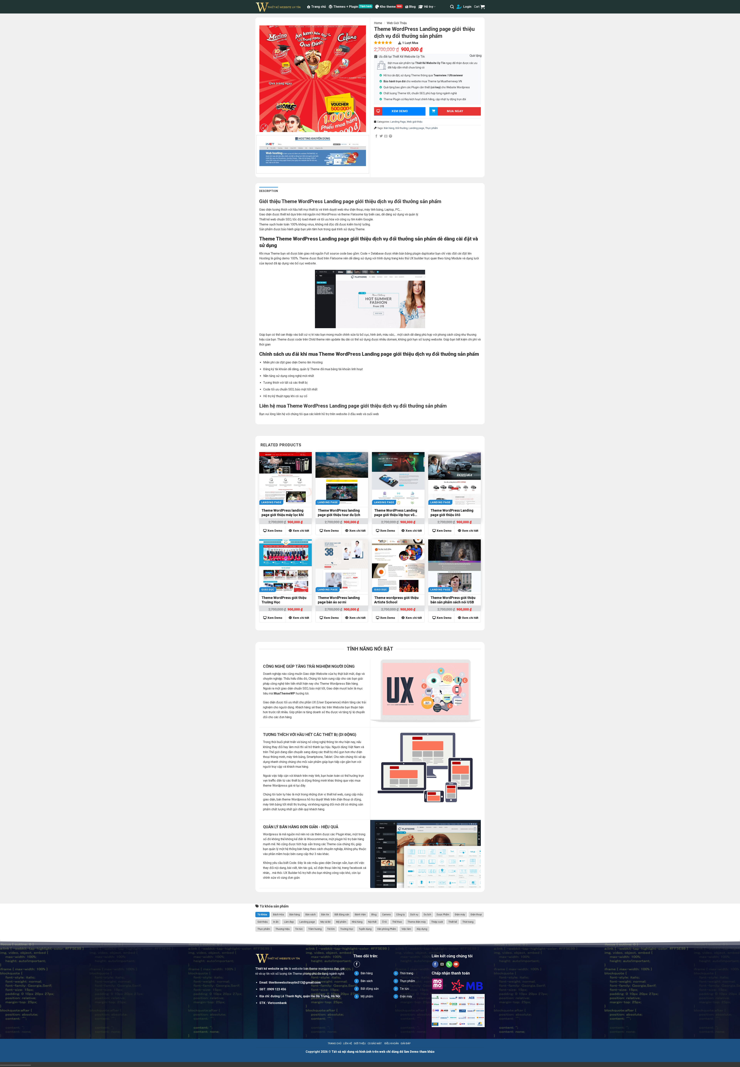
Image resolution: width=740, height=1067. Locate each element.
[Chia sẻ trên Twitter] (381, 136)
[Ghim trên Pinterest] (390, 136)
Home (378, 23)
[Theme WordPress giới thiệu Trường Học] (285, 565)
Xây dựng (422, 928)
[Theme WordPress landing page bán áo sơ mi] (341, 565)
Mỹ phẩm (341, 921)
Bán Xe (325, 914)
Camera (386, 914)
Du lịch (427, 914)
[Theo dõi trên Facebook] (357, 964)
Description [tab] (268, 191)
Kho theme (388, 6)
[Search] (452, 7)
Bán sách (310, 914)
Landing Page (398, 121)
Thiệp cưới (437, 921)
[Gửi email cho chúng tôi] (442, 964)
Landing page (416, 128)
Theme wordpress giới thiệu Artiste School (396, 600)
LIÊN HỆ (347, 1043)
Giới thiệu (262, 921)
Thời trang (467, 921)
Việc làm (406, 928)
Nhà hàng (357, 921)
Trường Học (346, 928)
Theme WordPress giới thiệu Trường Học (284, 600)
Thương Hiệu (283, 928)
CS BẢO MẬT (375, 1043)
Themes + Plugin (345, 6)
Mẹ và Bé (325, 921)
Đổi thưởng (401, 128)
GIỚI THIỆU (360, 1043)
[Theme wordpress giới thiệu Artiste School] (398, 565)
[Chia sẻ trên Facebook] (376, 136)
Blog (412, 6)
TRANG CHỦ (334, 1043)
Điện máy (460, 914)
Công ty (400, 914)
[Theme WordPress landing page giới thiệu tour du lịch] (341, 478)
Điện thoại (476, 914)
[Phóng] (264, 127)
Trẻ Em (331, 928)
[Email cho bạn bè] (385, 136)
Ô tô (384, 921)
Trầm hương (315, 928)
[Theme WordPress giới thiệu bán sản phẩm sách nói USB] (454, 565)
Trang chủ (318, 6)
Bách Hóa (278, 914)
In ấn (275, 921)
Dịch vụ (414, 914)
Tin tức (299, 928)
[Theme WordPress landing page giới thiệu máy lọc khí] (285, 478)
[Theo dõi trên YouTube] (456, 964)
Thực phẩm (431, 128)
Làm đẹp (289, 921)
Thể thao (397, 921)
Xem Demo (274, 530)
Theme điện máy (417, 921)
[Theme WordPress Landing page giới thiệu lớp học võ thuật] (398, 478)
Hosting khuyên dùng (314, 138)
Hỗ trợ (428, 6)
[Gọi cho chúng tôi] (449, 964)
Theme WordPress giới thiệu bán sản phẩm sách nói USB (453, 600)
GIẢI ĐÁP (405, 1043)
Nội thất (372, 921)
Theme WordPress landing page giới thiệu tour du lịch (339, 512)
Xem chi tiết (301, 530)
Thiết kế (452, 921)
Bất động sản (342, 914)
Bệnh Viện (360, 914)
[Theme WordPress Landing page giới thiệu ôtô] (454, 478)
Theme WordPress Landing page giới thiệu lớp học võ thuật (395, 513)
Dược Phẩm (443, 914)
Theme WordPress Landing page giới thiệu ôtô (452, 512)
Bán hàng (389, 128)
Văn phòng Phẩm (386, 928)
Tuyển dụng (365, 928)
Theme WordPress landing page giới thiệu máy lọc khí (283, 512)
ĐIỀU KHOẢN (391, 1043)
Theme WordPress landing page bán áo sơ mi (339, 600)
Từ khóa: (262, 914)
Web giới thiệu (397, 23)
